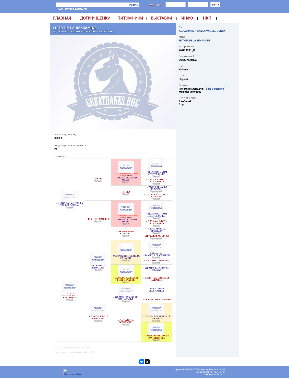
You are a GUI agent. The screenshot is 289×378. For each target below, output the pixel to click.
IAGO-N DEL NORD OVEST (127, 179)
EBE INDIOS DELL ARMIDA (157, 299)
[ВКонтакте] (141, 361)
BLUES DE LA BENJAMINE (98, 267)
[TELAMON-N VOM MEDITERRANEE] (156, 170)
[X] (147, 361)
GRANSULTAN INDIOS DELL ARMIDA (126, 298)
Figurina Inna (219, 372)
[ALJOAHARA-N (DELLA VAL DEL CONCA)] (69, 201)
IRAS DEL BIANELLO (99, 219)
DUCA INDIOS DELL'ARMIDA (157, 290)
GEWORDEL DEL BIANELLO (157, 230)
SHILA (126, 192)
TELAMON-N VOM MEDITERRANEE (157, 173)
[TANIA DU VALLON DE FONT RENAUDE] (126, 276)
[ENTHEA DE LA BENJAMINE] (69, 291)
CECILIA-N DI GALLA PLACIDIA (157, 195)
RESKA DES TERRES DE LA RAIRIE (157, 279)
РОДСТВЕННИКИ (61, 31)
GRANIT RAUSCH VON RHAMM (157, 269)
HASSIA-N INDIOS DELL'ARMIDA (157, 180)
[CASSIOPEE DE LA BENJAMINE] (98, 314)
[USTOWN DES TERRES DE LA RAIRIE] (126, 254)
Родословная (106, 31)
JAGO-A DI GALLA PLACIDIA (157, 188)
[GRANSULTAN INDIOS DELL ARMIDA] (126, 295)
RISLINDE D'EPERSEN (157, 261)
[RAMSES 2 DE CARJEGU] (156, 251)
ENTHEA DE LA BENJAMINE (70, 296)
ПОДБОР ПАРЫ (90, 31)
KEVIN (98, 178)
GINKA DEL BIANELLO (157, 236)
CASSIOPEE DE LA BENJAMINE (99, 317)
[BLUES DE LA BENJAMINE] (98, 263)
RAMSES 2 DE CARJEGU (157, 255)
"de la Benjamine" (215, 88)
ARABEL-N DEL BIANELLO (127, 232)
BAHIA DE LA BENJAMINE (126, 321)
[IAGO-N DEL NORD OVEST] (126, 172)
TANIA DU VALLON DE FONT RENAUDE (126, 279)
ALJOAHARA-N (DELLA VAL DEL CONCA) (70, 204)
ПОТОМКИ (76, 31)
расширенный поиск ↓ (73, 9)
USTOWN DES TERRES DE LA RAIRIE (126, 257)
